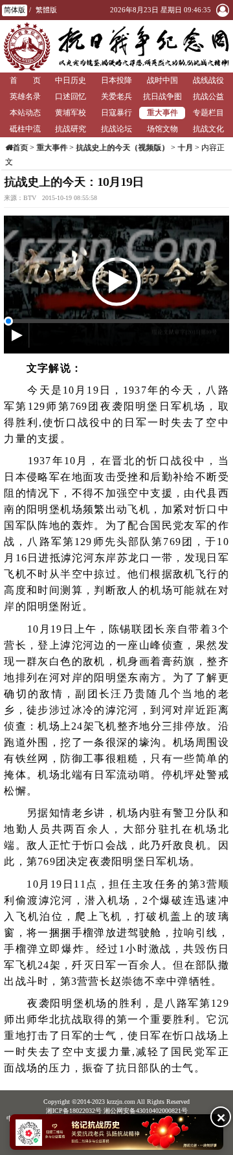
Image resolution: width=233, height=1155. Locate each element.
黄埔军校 (70, 112)
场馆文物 (162, 128)
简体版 (14, 10)
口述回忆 (70, 96)
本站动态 (25, 112)
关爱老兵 (116, 96)
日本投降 (116, 80)
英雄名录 (25, 96)
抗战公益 (208, 96)
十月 (185, 147)
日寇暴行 (116, 112)
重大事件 (162, 112)
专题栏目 (208, 112)
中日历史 (70, 80)
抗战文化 (208, 128)
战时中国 (162, 80)
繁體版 (46, 10)
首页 (20, 147)
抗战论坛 (116, 128)
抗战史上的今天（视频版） (122, 147)
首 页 (25, 80)
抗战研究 (70, 128)
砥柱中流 (25, 128)
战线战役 (208, 80)
